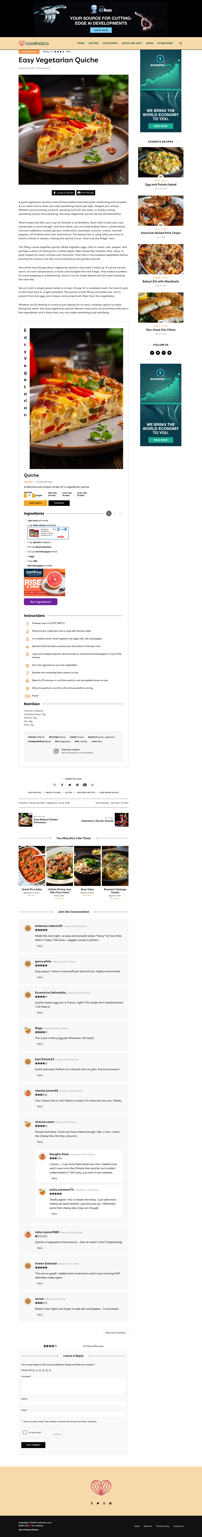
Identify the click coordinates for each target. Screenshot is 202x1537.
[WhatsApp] (92, 785)
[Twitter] (70, 785)
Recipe (33, 52)
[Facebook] (62, 785)
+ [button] (33, 495)
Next (128, 866)
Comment (26, 1376)
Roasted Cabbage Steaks (115, 891)
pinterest (169, 353)
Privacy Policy (162, 1526)
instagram (164, 353)
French (81, 737)
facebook (152, 353)
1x (109, 513)
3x (120, 513)
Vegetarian (65, 741)
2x (115, 513)
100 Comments (43, 68)
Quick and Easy (132, 43)
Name (24, 1399)
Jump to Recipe (65, 192)
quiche (68, 793)
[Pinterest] (77, 785)
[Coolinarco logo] (34, 43)
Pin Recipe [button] (59, 503)
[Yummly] (85, 785)
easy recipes (34, 793)
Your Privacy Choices (29, 1530)
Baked (48, 741)
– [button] (25, 495)
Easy (100, 741)
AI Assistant (165, 43)
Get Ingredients (40, 601)
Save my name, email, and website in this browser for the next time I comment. (60, 1421)
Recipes (94, 43)
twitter (158, 353)
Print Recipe (87, 192)
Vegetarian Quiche (109, 793)
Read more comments (115, 1333)
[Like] (55, 785)
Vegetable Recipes (86, 793)
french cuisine (53, 793)
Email (24, 1410)
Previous (18, 866)
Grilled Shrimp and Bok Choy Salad (59, 891)
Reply (40, 946)
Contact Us (178, 1526)
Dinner (25, 52)
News (149, 43)
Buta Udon (87, 889)
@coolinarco (73, 753)
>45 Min (83, 741)
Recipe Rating (27, 1370)
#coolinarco (88, 753)
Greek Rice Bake (32, 889)
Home (81, 43)
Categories (110, 43)
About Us (148, 1526)
